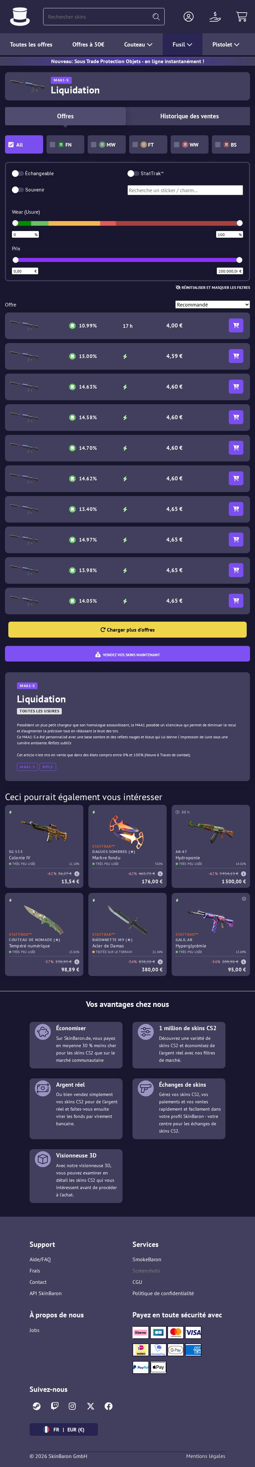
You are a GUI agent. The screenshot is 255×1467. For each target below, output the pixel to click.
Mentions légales (205, 1456)
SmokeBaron (146, 1259)
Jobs (35, 1330)
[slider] (15, 223)
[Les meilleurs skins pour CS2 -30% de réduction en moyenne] (20, 17)
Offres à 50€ (88, 44)
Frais (35, 1270)
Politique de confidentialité (163, 1293)
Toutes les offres (31, 44)
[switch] (18, 173)
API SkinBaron (46, 1293)
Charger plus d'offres (130, 629)
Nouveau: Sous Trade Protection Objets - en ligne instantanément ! (127, 61)
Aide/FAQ (40, 1259)
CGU (137, 1282)
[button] (188, 16)
